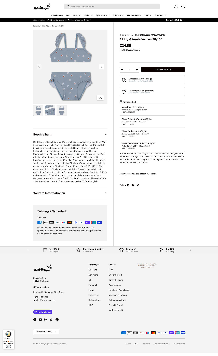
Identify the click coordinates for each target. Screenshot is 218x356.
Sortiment (93, 274)
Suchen (128, 344)
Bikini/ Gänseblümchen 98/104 (53, 26)
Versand (136, 50)
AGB (91, 305)
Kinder (87, 15)
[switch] (8, 346)
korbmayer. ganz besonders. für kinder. (52, 344)
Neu (68, 15)
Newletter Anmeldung (119, 290)
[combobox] (112, 6)
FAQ (111, 269)
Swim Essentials (126, 35)
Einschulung (57, 15)
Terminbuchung (116, 280)
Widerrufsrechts (179, 344)
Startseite (36, 26)
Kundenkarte (115, 285)
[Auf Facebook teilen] (133, 184)
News (91, 290)
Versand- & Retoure (118, 295)
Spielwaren (101, 15)
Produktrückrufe (116, 305)
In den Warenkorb (163, 69)
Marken (148, 15)
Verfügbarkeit (129, 102)
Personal (93, 285)
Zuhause (117, 15)
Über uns (159, 15)
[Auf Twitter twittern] (128, 184)
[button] (183, 6)
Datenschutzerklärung (161, 344)
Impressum (94, 295)
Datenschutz (94, 300)
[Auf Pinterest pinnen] (138, 184)
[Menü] (12, 331)
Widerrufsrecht (116, 310)
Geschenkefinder (40, 20)
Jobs (91, 280)
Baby (75, 15)
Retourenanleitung (117, 300)
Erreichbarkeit (115, 274)
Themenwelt (133, 15)
